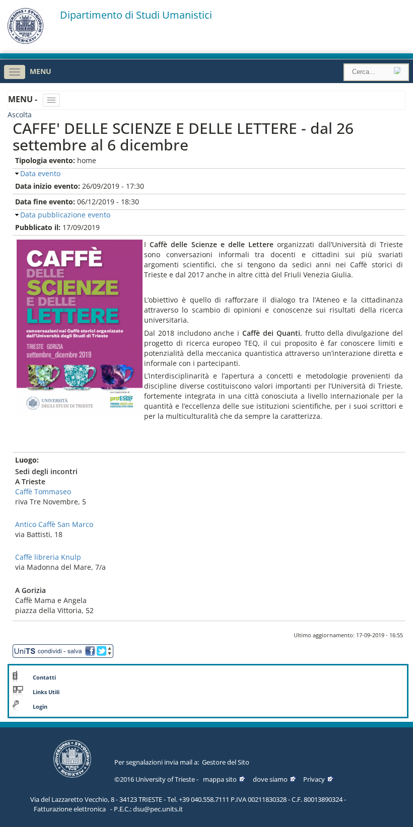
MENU (40, 71)
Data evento (40, 173)
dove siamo (270, 779)
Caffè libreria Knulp (48, 557)
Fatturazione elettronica (70, 808)
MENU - (23, 99)
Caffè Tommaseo (43, 491)
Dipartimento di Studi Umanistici (136, 15)
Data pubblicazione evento (65, 214)
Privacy (314, 779)
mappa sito (220, 779)
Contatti (44, 677)
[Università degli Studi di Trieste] (25, 41)
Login (40, 706)
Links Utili (46, 692)
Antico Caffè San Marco (54, 524)
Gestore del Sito (225, 762)
